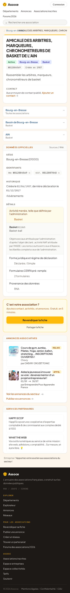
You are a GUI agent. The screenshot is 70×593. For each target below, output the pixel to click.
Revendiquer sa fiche (14, 526)
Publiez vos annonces (19, 398)
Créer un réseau (11, 537)
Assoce (13, 4)
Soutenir (7, 578)
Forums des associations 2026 (19, 547)
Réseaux (7, 515)
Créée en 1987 (33, 67)
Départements (10, 11)
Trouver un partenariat (14, 542)
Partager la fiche (35, 327)
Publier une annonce (14, 531)
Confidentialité (47, 588)
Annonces (26, 11)
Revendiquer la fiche (35, 320)
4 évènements (14, 195)
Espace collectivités (14, 568)
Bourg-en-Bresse (15, 30)
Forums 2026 (9, 16)
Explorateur (9, 505)
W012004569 (14, 67)
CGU (59, 588)
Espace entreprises (13, 563)
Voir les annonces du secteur (24, 393)
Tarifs (6, 573)
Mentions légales (29, 588)
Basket (46, 62)
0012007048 (46, 172)
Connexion (58, 4)
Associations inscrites (45, 11)
